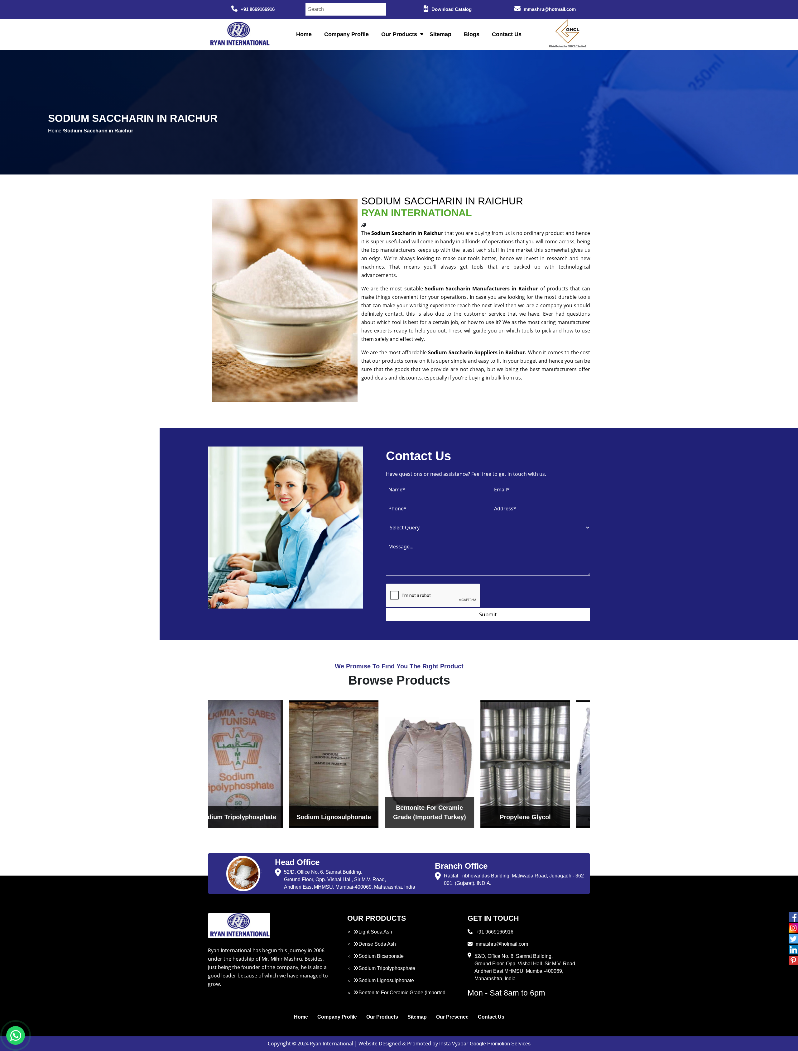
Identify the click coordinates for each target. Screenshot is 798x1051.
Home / (56, 130)
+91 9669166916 (258, 9)
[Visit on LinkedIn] (793, 949)
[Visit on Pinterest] (793, 960)
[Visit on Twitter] (793, 939)
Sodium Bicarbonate (381, 956)
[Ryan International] (239, 33)
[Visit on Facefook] (793, 917)
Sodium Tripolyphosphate (386, 968)
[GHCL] (567, 34)
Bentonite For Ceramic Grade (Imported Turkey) (399, 996)
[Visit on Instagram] (793, 928)
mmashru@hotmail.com (550, 9)
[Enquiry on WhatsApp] (15, 1035)
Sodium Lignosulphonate (386, 980)
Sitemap (440, 34)
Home (304, 34)
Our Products (399, 34)
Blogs (471, 34)
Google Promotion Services (500, 1043)
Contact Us (507, 34)
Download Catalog (451, 9)
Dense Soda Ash (377, 944)
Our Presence (452, 1017)
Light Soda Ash (375, 931)
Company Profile (346, 34)
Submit (488, 614)
